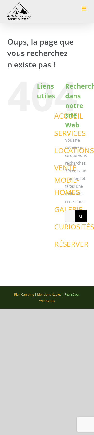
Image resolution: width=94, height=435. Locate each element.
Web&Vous (47, 300)
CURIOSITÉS (74, 227)
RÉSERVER (71, 244)
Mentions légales (49, 294)
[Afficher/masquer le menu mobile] (84, 8)
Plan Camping (24, 294)
